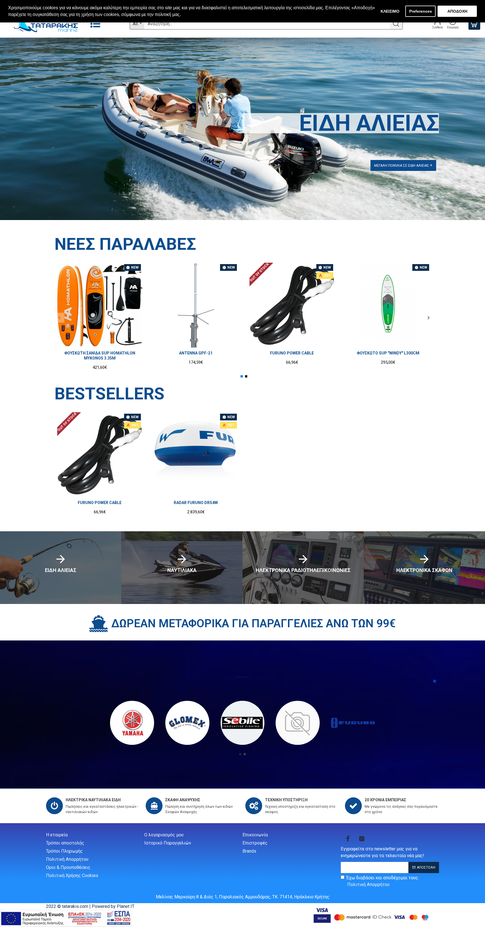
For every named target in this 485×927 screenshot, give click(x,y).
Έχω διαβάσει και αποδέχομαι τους (382, 881)
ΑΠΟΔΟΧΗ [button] (457, 11)
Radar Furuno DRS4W (196, 502)
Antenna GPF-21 (195, 353)
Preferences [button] (420, 11)
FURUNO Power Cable (292, 353)
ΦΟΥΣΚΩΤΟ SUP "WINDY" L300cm (388, 353)
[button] (59, 317)
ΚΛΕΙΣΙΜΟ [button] (390, 11)
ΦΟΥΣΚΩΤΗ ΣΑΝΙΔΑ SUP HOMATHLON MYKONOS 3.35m (99, 355)
